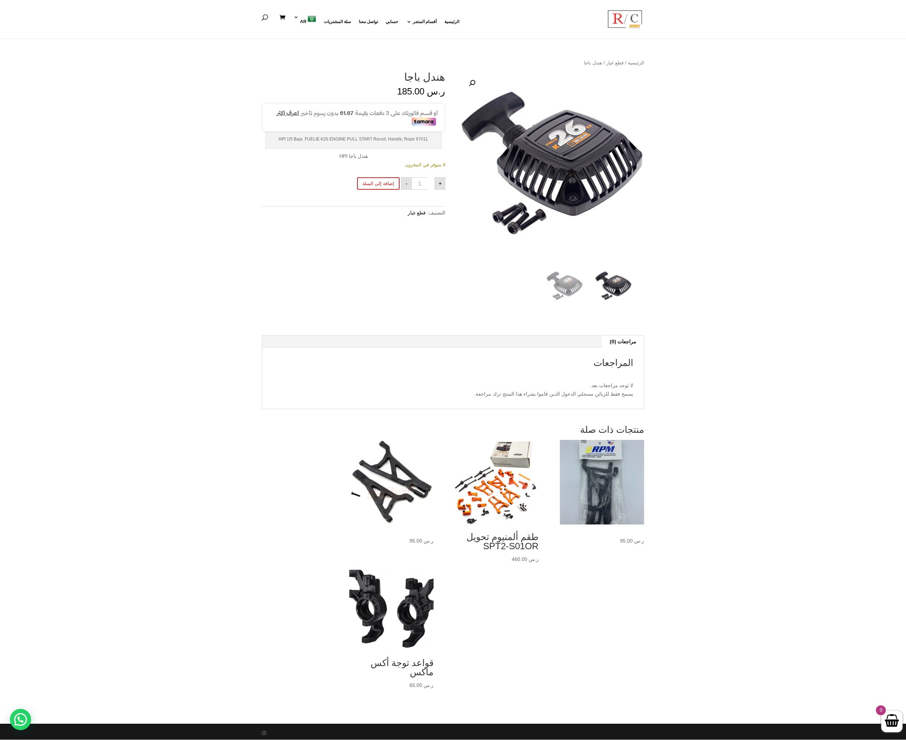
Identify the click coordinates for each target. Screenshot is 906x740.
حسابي (392, 21)
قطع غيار (615, 62)
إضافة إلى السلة (378, 183)
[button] (472, 83)
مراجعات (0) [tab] (623, 341)
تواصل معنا (368, 21)
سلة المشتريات (337, 21)
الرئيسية (452, 21)
